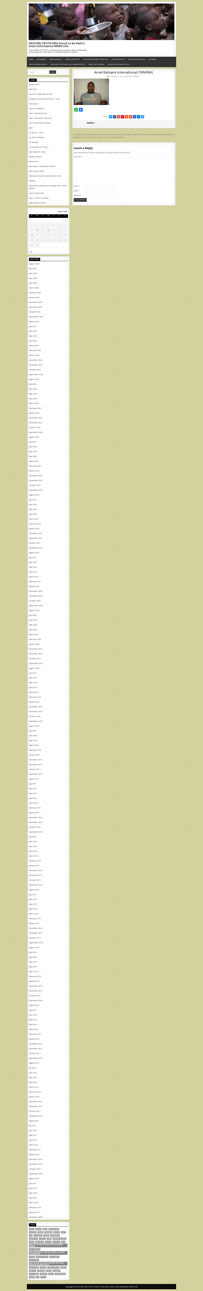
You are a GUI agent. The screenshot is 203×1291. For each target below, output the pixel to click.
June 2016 (33, 841)
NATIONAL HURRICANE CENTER (42, 166)
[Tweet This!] (110, 116)
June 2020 (33, 620)
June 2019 (33, 678)
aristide (38, 1229)
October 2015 (35, 880)
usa (37, 1277)
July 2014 (32, 952)
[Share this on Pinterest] (122, 116)
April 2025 (33, 341)
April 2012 (33, 1082)
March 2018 (34, 745)
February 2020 (35, 639)
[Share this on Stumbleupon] (130, 116)
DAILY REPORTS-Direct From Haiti (95, 59)
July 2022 (32, 499)
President (43, 1274)
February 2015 (35, 918)
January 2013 (34, 1039)
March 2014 (34, 971)
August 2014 (34, 947)
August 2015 (34, 889)
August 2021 (34, 552)
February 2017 (35, 808)
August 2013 (34, 1005)
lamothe (43, 1267)
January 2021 (34, 586)
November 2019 (35, 653)
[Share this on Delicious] (142, 116)
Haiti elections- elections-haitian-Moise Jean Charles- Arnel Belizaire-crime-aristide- (47, 1264)
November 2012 (35, 1048)
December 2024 (35, 360)
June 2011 (33, 1130)
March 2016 (34, 856)
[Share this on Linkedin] (138, 116)
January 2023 (34, 471)
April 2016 (33, 851)
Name (77, 186)
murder (48, 1271)
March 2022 (34, 519)
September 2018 (36, 721)
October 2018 (35, 716)
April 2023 (33, 456)
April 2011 (33, 1140)
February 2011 (35, 1149)
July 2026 (32, 268)
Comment (78, 156)
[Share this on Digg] (134, 116)
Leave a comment (133, 76)
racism (32, 1277)
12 (48, 230)
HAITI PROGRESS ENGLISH (40, 118)
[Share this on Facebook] (114, 116)
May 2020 (33, 625)
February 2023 (35, 466)
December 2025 (35, 302)
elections (56, 1242)
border (40, 1232)
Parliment (56, 1271)
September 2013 (36, 1000)
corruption (33, 1239)
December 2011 (35, 1101)
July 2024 (32, 384)
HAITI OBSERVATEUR (38, 113)
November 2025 (35, 307)
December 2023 (35, 418)
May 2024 (33, 393)
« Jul (30, 251)
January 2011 (34, 1154)
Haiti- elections (35, 1249)
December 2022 (35, 475)
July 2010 (32, 1183)
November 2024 (35, 365)
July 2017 (32, 783)
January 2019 (34, 702)
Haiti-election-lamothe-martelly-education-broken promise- (46, 1245)
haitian (32, 1257)
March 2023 (34, 461)
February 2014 (35, 976)
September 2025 (36, 316)
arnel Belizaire (54, 1229)
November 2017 (35, 764)
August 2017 (34, 779)
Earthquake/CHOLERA (136, 59)
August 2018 (34, 726)
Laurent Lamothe (53, 1267)
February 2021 (35, 581)
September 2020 (36, 605)
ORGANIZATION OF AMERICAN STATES (45, 176)
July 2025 (32, 326)
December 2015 (35, 870)
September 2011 (36, 1116)
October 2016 (35, 827)
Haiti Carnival (54, 1257)
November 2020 (35, 596)
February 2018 (35, 750)
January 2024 (34, 413)
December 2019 (35, 649)
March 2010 (34, 1202)
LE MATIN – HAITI (36, 132)
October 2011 (35, 1111)
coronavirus (55, 1235)
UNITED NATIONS (36, 193)
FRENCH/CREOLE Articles (38, 64)
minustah (41, 1271)
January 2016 (34, 865)
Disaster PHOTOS (118, 59)
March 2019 (34, 692)
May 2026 (33, 278)
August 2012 (34, 1063)
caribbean (48, 1232)
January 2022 (34, 528)
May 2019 (33, 682)
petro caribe (34, 1274)
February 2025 (35, 350)
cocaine (46, 1235)
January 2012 (34, 1096)
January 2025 (34, 355)
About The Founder (96, 64)
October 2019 (35, 658)
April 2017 (33, 798)
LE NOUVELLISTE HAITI (39, 147)
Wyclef (43, 1277)
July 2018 (32, 731)
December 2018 (35, 706)
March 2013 (34, 1029)
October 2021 (35, 543)
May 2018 (33, 740)
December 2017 (35, 759)
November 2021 (35, 538)
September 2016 (36, 832)
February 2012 (35, 1092)
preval (51, 1274)
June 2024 (33, 389)
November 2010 (35, 1164)
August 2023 (34, 437)
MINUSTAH (33, 161)
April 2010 (33, 1198)
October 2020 (35, 601)
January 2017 (34, 812)
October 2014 (35, 938)
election (48, 1242)
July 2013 (32, 1010)
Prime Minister (60, 1274)
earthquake (39, 1242)
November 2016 (35, 822)
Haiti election (34, 1260)
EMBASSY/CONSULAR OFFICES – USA (44, 99)
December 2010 (35, 1159)
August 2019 (34, 668)
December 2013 (35, 986)
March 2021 (34, 576)
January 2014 (34, 981)
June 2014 (33, 957)
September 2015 (36, 885)
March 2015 (34, 913)
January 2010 (34, 1212)
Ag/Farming (41, 59)
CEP (31, 1235)
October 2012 (35, 1053)
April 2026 (33, 283)
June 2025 (33, 331)
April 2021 (33, 572)
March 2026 (34, 288)
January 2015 (34, 923)
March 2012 (34, 1087)
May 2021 (33, 567)
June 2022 (33, 504)
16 (32, 235)
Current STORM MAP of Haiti (40, 94)
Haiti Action (33, 104)
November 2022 (35, 480)
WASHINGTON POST (37, 203)
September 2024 (36, 374)
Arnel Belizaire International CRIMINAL (123, 72)
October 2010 (35, 1169)
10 (37, 230)
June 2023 (33, 446)
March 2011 (34, 1145)
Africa (32, 1229)
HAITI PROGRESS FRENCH (40, 123)
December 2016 (35, 817)
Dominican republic (59, 1239)
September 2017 (36, 774)
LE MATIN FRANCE (36, 137)
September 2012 (36, 1058)
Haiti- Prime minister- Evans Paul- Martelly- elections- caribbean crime (47, 1253)
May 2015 (33, 904)
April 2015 (33, 909)
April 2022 (33, 514)
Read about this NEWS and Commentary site (68, 64)
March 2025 (34, 345)
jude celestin (34, 1267)
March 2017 (34, 803)
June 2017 (33, 788)
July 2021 (32, 557)
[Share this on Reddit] (126, 116)
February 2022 (35, 523)
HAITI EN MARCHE (36, 108)
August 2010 (34, 1178)
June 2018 (33, 735)
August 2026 (34, 263)
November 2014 (35, 933)
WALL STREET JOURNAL (39, 198)
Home (31, 59)
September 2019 (36, 663)
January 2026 (34, 297)
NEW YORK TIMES (36, 171)
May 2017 (33, 793)
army (45, 1229)
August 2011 (34, 1121)
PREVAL (32, 181)
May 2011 (33, 1135)
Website (77, 195)
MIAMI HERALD (35, 156)
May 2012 (33, 1077)
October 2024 (35, 369)
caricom (56, 1232)
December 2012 (35, 1044)
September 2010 (36, 1174)
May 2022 (33, 509)
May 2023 (33, 451)
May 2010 (33, 1193)
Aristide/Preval (56, 59)
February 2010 (35, 1207)
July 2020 (32, 615)
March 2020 (34, 634)
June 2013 (33, 1015)
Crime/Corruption (72, 59)
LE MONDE (33, 142)
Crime (49, 1239)
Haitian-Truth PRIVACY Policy (118, 64)
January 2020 (34, 644)
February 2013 (35, 1034)
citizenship (37, 1235)
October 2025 (35, 312)
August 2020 (34, 610)
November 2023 (35, 422)
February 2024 (35, 408)
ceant (63, 1232)
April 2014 (33, 966)
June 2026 (33, 273)
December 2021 (35, 533)
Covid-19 (42, 1239)
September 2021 (36, 548)
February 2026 (35, 292)
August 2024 (34, 379)
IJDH (31, 128)
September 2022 (36, 490)
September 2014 (36, 942)
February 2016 (35, 861)
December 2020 (35, 591)
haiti (63, 1242)
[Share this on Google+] (118, 116)
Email (76, 191)
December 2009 (35, 1217)
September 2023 (36, 432)
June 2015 (33, 899)
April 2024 (33, 398)
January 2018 (34, 755)
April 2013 (33, 1024)
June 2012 (33, 1072)
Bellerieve (33, 1232)
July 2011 (32, 1125)
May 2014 (33, 962)
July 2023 (32, 442)
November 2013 (35, 991)
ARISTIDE (33, 89)
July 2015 (32, 894)
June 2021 (33, 562)
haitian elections (42, 1257)
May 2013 (33, 1019)
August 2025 (34, 321)
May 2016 (33, 846)
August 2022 (34, 495)
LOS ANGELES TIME (37, 152)
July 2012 (32, 1068)
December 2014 (35, 928)
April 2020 (33, 629)
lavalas (63, 1267)
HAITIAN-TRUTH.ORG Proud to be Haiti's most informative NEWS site (57, 44)
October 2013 (35, 995)
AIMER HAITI (34, 84)
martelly (32, 1271)
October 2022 (35, 485)
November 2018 (35, 711)
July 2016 (32, 836)
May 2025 (33, 336)
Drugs (32, 1242)
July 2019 (32, 673)
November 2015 (35, 875)
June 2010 (33, 1188)
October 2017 (35, 769)
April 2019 (33, 687)
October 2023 (35, 427)
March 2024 (34, 403)
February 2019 (35, 697)
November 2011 (35, 1106)
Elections (152, 59)
